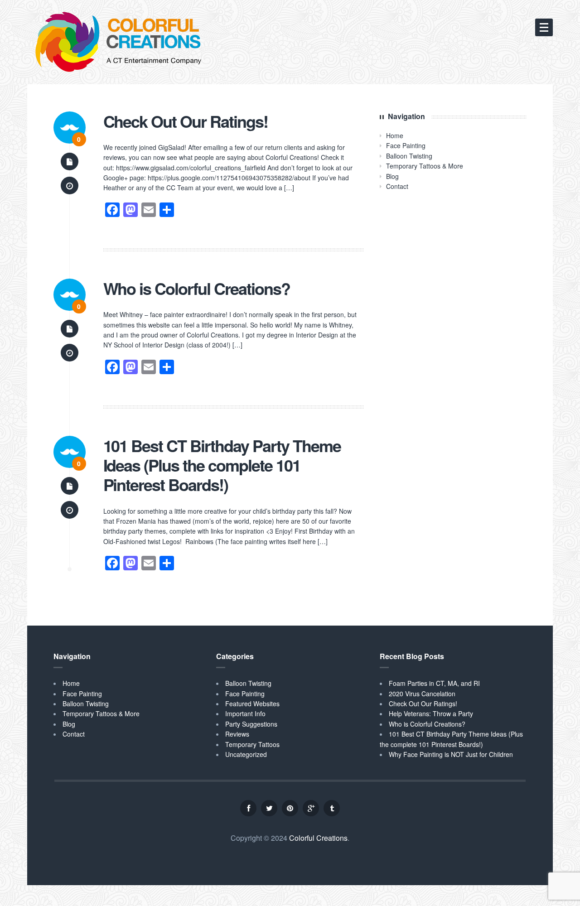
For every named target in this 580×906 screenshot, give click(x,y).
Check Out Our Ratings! (185, 121)
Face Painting (405, 145)
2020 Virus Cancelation (422, 693)
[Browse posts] (69, 161)
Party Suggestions (251, 723)
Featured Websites (252, 703)
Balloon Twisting (409, 155)
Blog (392, 176)
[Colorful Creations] (117, 42)
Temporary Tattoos (252, 744)
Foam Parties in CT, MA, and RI (434, 683)
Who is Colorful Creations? (196, 288)
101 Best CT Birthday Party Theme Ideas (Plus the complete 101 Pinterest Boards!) (222, 465)
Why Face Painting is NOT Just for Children (451, 754)
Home (394, 135)
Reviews (237, 733)
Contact (397, 186)
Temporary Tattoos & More (424, 165)
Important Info (245, 713)
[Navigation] (544, 27)
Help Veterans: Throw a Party (431, 713)
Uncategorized (246, 754)
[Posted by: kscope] (69, 126)
